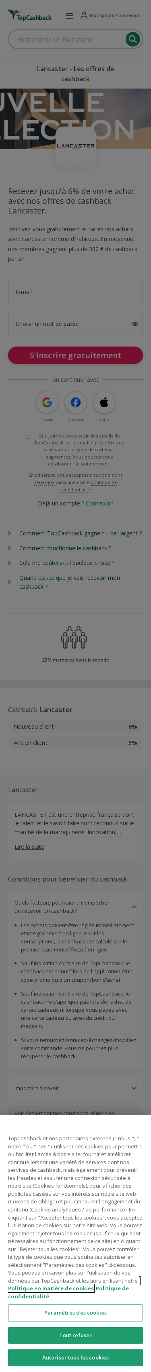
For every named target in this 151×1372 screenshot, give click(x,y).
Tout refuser (75, 1335)
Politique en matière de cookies (51, 1288)
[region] (75, 1243)
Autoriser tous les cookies (75, 1357)
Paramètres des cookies (75, 1312)
